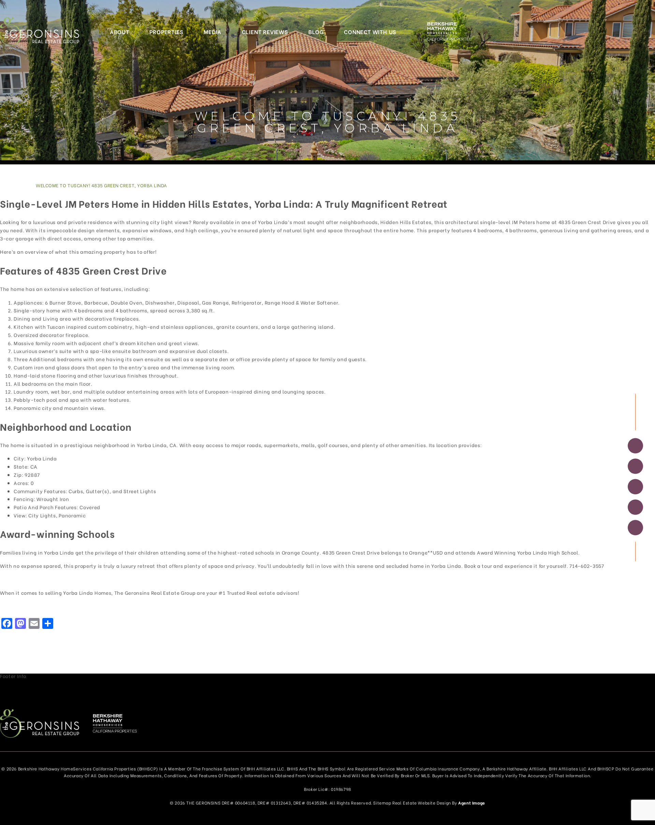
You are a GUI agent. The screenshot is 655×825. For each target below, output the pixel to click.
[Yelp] (635, 507)
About (119, 31)
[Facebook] (635, 446)
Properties (166, 31)
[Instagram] (635, 466)
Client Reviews (265, 31)
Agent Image (471, 803)
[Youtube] (635, 527)
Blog (315, 31)
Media (212, 31)
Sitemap (382, 803)
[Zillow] (635, 487)
